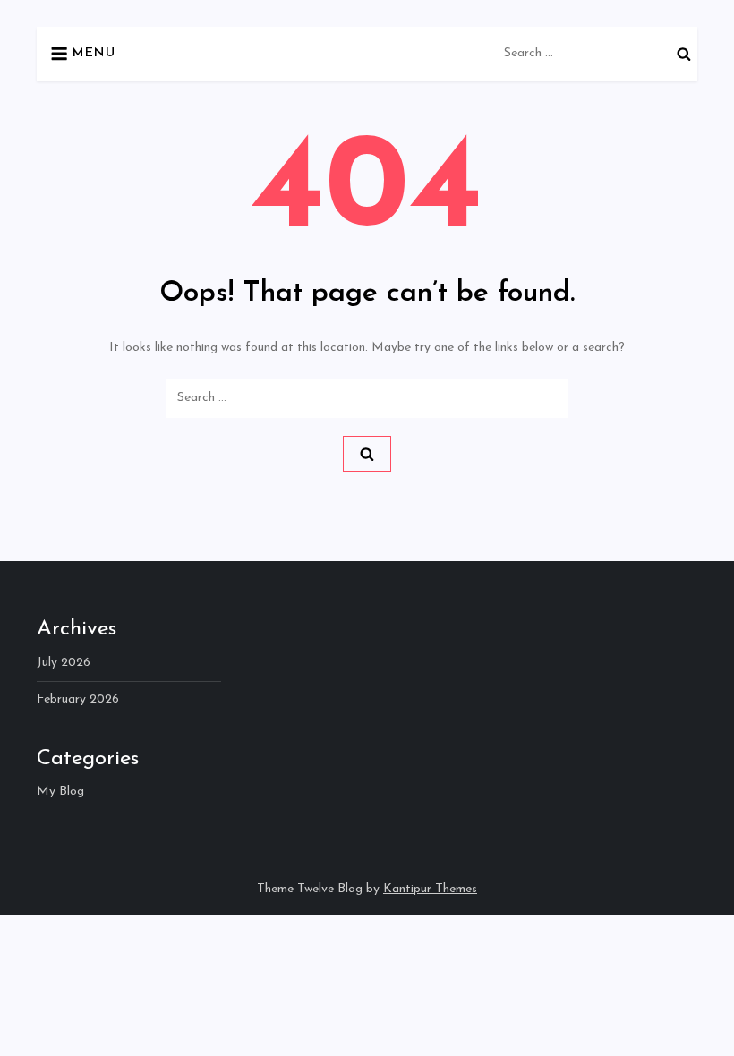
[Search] (684, 54)
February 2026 (78, 699)
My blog (60, 791)
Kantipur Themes (430, 889)
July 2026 (63, 662)
